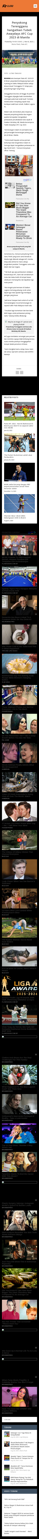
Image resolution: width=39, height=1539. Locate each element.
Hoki (21, 1460)
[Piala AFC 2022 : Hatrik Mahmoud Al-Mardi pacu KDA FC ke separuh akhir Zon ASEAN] (19, 411)
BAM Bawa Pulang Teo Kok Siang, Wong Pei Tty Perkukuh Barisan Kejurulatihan (22, 1479)
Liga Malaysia (24, 1437)
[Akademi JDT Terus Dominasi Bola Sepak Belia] (7, 1467)
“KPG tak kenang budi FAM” (14, 1499)
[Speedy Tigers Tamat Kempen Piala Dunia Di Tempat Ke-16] (7, 1458)
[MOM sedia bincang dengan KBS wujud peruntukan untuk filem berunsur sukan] (19, 472)
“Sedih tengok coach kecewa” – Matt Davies (18, 1532)
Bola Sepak (23, 1470)
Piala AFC (24, 44)
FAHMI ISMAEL (17, 42)
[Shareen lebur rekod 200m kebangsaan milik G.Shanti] (19, 503)
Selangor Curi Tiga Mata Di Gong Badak (21, 1434)
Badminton (23, 1484)
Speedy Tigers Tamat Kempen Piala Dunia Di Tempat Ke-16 (22, 1457)
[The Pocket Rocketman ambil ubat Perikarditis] (19, 442)
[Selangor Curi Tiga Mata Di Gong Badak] (7, 1434)
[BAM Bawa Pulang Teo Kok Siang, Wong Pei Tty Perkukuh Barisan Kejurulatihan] (7, 1479)
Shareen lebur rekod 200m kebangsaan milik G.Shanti (15, 517)
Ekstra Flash (16, 44)
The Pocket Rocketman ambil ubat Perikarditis (18, 456)
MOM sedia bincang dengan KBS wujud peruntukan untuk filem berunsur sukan (17, 486)
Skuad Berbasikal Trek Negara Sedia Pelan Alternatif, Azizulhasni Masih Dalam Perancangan (22, 1445)
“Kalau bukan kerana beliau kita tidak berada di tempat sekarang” (18, 1524)
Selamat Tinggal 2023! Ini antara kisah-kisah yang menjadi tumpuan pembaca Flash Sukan (19, 1515)
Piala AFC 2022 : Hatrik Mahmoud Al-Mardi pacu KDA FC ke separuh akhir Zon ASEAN (19, 426)
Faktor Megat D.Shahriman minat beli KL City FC (18, 1506)
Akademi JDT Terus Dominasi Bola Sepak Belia (22, 1467)
